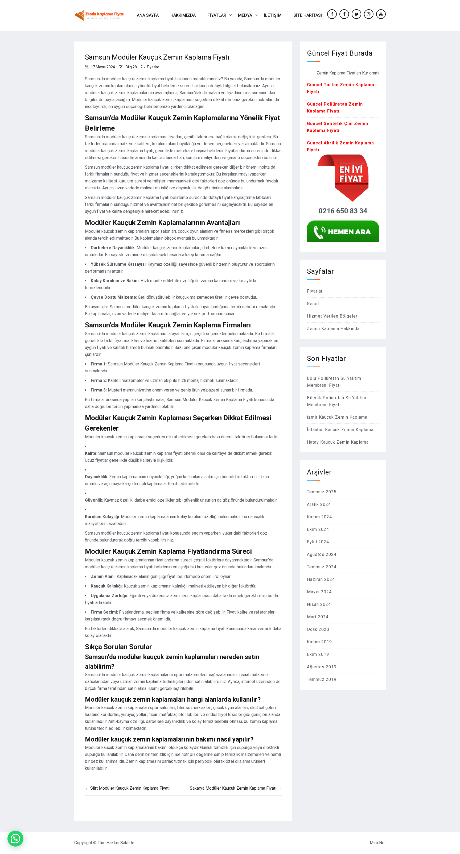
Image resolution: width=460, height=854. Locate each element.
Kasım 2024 (319, 516)
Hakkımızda (183, 15)
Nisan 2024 (319, 604)
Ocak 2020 (318, 629)
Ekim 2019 (318, 654)
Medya (245, 15)
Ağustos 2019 (321, 666)
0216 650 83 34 (343, 211)
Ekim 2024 (318, 529)
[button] (15, 839)
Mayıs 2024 (319, 591)
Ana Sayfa (148, 15)
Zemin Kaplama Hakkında (333, 328)
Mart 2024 (317, 616)
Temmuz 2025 (321, 491)
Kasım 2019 (319, 641)
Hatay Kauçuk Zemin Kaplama (338, 442)
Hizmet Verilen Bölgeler (332, 316)
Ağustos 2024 (321, 554)
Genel (313, 303)
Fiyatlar (216, 15)
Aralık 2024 (319, 504)
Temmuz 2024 (321, 566)
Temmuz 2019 (321, 679)
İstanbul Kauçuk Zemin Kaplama (340, 429)
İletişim (273, 15)
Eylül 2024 (318, 541)
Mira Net (378, 842)
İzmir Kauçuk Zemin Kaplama (337, 417)
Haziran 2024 (321, 579)
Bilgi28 (131, 67)
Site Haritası (307, 15)
